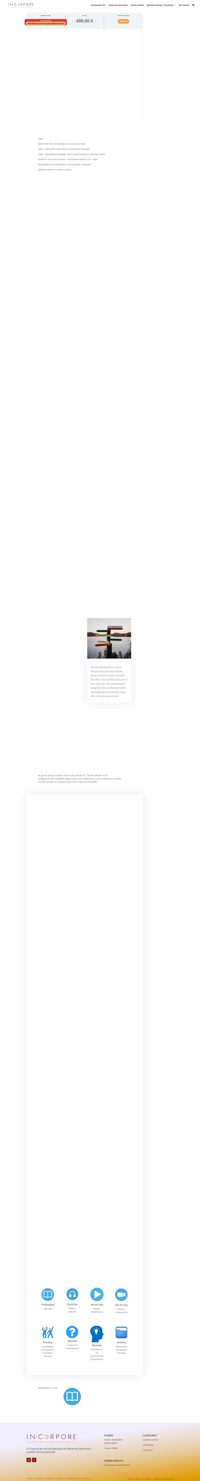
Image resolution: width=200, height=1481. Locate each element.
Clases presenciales (118, 5)
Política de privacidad (163, 1479)
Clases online (137, 5)
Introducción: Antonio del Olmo (84, 209)
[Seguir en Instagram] (29, 1460)
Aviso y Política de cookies (139, 1479)
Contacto (148, 1450)
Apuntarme (123, 21)
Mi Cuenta (184, 5)
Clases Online (111, 1448)
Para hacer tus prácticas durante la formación (84, 825)
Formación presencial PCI (116, 1465)
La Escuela (148, 1445)
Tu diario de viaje (58, 352)
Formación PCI (98, 5)
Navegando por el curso (62, 624)
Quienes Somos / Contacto (160, 5)
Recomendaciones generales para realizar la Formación (84, 999)
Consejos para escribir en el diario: (69, 476)
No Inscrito (45, 21)
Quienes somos (151, 1439)
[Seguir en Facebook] (34, 1460)
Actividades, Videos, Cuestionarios (85, 1220)
